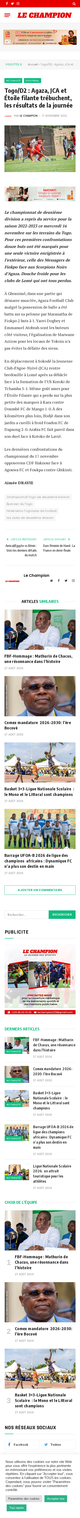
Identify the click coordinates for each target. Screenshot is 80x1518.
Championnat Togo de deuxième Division (38, 497)
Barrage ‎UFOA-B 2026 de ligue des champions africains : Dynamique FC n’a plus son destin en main (38, 861)
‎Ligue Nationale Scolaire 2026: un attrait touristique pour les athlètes (52, 1174)
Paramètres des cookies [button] (24, 1498)
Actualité (13, 80)
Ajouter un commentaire (40, 890)
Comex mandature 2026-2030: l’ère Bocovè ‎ (37, 725)
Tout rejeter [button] (16, 1508)
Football (32, 80)
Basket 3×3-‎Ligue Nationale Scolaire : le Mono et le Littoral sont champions (39, 791)
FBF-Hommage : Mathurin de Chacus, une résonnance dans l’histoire (38, 658)
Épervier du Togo (19, 504)
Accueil (33, 64)
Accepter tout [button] (55, 1498)
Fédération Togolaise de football (32, 511)
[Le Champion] (44, 15)
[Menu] (7, 15)
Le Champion (29, 116)
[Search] (74, 3)
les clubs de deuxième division (30, 518)
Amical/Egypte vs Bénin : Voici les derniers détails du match (21, 550)
